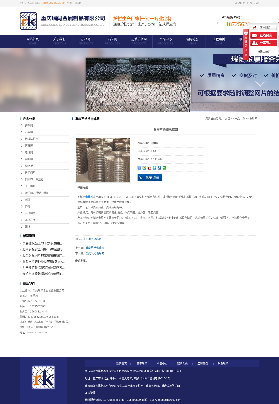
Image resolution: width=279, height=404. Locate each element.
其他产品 (30, 220)
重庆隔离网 (94, 239)
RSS (249, 3)
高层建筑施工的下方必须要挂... (43, 243)
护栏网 (85, 41)
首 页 (227, 118)
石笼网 (112, 41)
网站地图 (240, 3)
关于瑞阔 (142, 363)
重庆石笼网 (152, 385)
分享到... (266, 42)
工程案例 (219, 41)
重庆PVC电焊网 (95, 253)
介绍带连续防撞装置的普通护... (43, 273)
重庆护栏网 (136, 385)
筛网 (27, 206)
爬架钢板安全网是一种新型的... (43, 249)
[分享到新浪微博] (149, 168)
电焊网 (29, 152)
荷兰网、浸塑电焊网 (37, 193)
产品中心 (165, 41)
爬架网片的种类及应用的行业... (43, 261)
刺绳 (27, 199)
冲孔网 (29, 159)
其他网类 (30, 213)
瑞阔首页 (121, 363)
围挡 (27, 226)
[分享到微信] (164, 168)
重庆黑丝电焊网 (95, 248)
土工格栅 (30, 186)
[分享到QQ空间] (144, 168)
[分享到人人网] (159, 168)
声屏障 (29, 145)
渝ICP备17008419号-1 (168, 371)
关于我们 (59, 41)
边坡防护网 (31, 139)
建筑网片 (30, 172)
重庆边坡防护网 (171, 385)
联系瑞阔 (223, 363)
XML (256, 3)
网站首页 (33, 41)
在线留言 (266, 35)
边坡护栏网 (139, 41)
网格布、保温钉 (34, 179)
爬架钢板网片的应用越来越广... (43, 255)
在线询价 (150, 177)
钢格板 (29, 166)
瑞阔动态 (192, 41)
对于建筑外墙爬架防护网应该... (43, 267)
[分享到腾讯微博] (154, 168)
